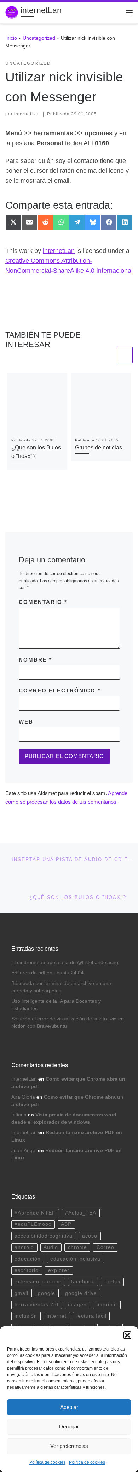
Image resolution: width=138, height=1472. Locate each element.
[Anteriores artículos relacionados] (107, 355)
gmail (21, 1293)
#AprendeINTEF (35, 1213)
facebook (82, 1281)
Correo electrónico (59, 690)
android (24, 1247)
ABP (66, 1224)
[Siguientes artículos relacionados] (125, 355)
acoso (89, 1236)
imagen (77, 1304)
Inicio (11, 38)
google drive (81, 1293)
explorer (58, 1270)
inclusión (26, 1316)
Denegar (69, 1426)
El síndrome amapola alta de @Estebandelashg (64, 962)
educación (28, 1259)
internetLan (27, 114)
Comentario (43, 602)
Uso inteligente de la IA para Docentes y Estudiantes (56, 1004)
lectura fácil (91, 1316)
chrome (77, 1247)
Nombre (35, 660)
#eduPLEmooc (33, 1224)
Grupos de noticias (98, 447)
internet (57, 1316)
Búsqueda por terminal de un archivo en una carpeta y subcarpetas (61, 987)
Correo (105, 1247)
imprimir (107, 1304)
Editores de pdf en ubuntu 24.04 (47, 972)
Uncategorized (39, 38)
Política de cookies (47, 1462)
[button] (127, 1335)
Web (26, 722)
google (46, 1293)
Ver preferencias (69, 1446)
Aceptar (69, 1407)
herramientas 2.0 (36, 1304)
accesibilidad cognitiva (44, 1236)
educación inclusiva (75, 1259)
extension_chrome (38, 1281)
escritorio (27, 1270)
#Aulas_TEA (80, 1213)
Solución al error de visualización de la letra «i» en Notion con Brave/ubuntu (67, 1022)
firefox (112, 1281)
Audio (51, 1247)
